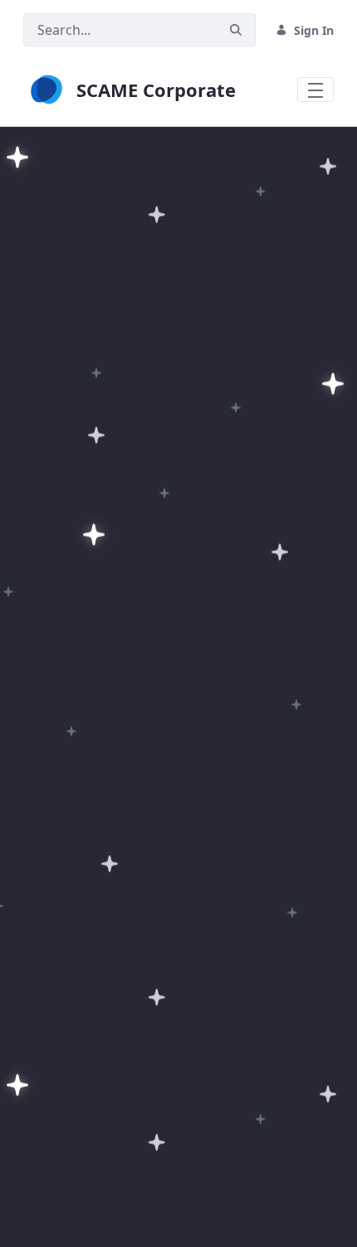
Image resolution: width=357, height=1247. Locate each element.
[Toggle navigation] (315, 89)
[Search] (235, 30)
